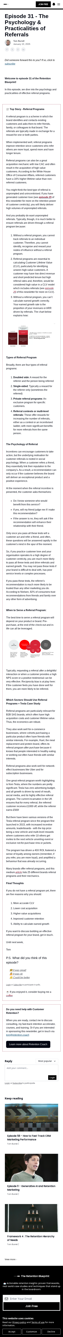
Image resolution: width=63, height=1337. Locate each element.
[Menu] (54, 4)
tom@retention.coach (17, 1035)
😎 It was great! (17, 970)
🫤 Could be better (19, 977)
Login (52, 1077)
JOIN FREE (43, 4)
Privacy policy (19, 1322)
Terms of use (37, 1322)
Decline (51, 1331)
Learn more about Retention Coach (28, 1044)
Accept (11, 1331)
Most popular (45, 1061)
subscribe (10, 63)
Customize (31, 1331)
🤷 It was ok (16, 974)
